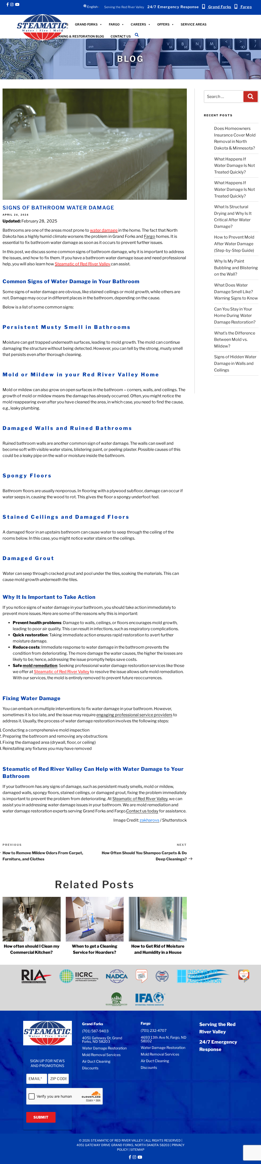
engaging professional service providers (134, 714)
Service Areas (193, 24)
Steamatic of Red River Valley (82, 264)
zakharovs (149, 820)
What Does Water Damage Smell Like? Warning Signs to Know (236, 292)
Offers (163, 24)
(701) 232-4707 (153, 1030)
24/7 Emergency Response (173, 7)
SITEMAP (137, 1149)
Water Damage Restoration (104, 1048)
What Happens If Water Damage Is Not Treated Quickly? (234, 166)
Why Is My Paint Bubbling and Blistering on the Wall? (236, 268)
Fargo (114, 24)
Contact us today (142, 811)
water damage (104, 230)
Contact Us (121, 36)
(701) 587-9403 (95, 1031)
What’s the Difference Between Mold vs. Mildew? (234, 340)
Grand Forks (86, 24)
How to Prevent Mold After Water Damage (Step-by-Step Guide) (234, 244)
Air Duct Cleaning (96, 1061)
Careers (138, 24)
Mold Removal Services (101, 1054)
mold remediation (40, 665)
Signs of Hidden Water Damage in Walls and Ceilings (235, 363)
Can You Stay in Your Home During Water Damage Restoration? (234, 316)
